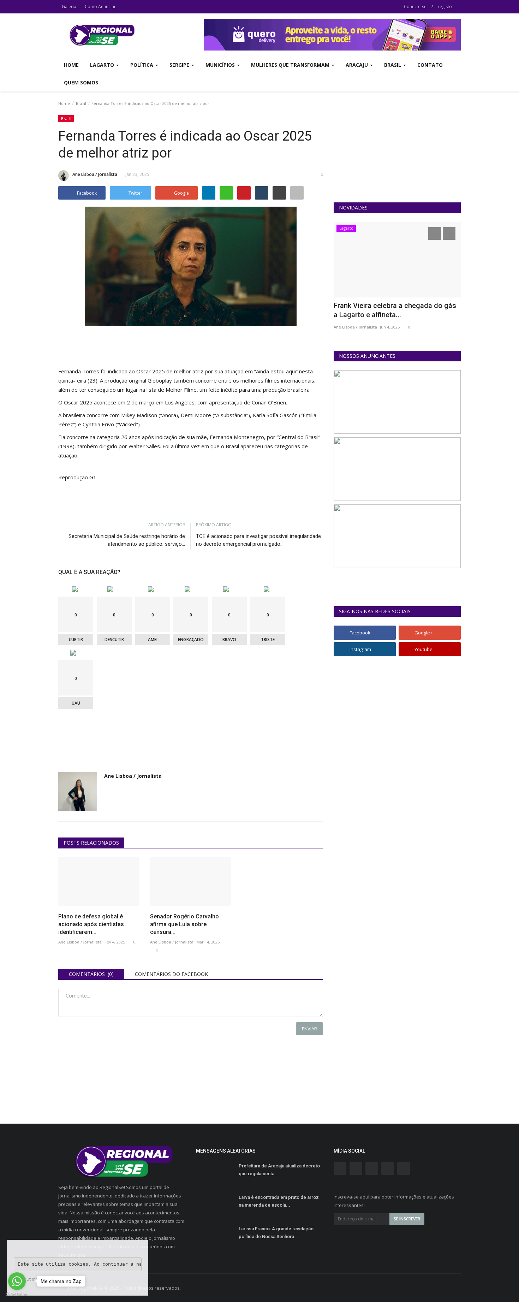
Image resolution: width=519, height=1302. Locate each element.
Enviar (309, 1028)
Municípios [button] (220, 64)
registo (445, 7)
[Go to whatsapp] (17, 1281)
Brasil (81, 103)
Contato (430, 64)
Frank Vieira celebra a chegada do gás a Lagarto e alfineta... (395, 310)
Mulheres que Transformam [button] (291, 64)
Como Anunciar (100, 7)
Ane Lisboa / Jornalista (94, 174)
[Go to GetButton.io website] (17, 1294)
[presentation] (434, 233)
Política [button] (142, 64)
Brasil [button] (393, 64)
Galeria (69, 7)
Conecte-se (415, 7)
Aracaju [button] (357, 64)
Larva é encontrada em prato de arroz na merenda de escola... (279, 1201)
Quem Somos (81, 82)
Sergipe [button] (180, 64)
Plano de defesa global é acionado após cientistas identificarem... (91, 924)
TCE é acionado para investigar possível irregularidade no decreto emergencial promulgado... (258, 540)
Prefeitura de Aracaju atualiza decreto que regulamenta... (279, 1169)
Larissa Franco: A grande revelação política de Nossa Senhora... (276, 1232)
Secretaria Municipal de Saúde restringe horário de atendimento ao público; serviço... (126, 540)
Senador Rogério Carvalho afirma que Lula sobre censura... (184, 924)
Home (71, 64)
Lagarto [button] (102, 64)
